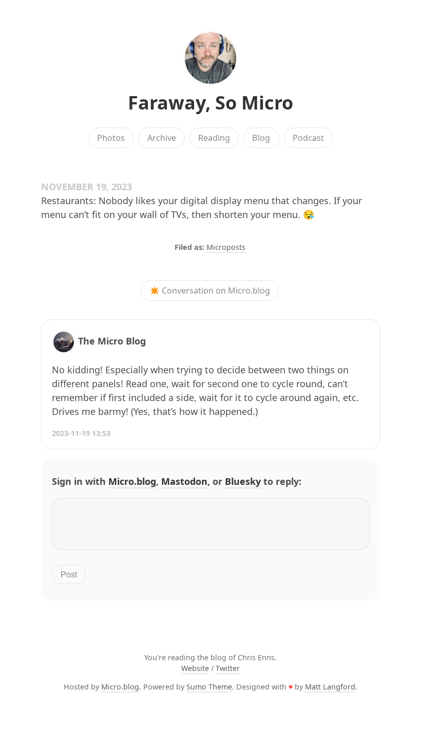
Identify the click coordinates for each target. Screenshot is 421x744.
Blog (261, 137)
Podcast (308, 137)
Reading (214, 137)
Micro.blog (132, 481)
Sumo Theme (209, 687)
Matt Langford (330, 687)
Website (195, 668)
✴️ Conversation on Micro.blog (209, 290)
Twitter (228, 668)
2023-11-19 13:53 (81, 433)
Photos (111, 137)
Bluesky (243, 481)
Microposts (225, 247)
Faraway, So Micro (210, 102)
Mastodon (184, 481)
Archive (161, 137)
